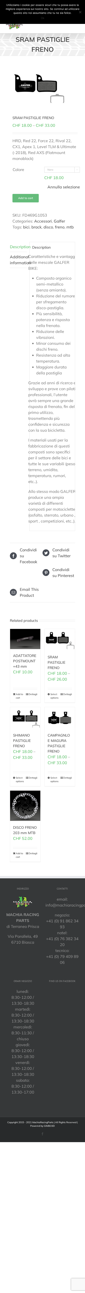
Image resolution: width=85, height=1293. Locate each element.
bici (26, 227)
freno (59, 227)
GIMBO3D (49, 1125)
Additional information (18, 259)
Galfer (59, 221)
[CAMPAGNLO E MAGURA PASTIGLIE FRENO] (60, 718)
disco (48, 227)
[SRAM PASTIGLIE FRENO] (60, 639)
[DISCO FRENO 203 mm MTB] (25, 806)
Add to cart (25, 198)
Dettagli (33, 694)
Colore (18, 169)
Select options (54, 696)
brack (36, 227)
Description (18, 246)
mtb (70, 227)
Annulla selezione (63, 186)
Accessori (43, 221)
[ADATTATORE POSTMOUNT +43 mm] (25, 639)
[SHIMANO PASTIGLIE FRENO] (25, 718)
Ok (42, 18)
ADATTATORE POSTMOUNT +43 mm (24, 661)
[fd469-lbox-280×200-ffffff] (42, 85)
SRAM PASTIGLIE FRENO (56, 662)
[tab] (18, 247)
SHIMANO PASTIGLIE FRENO (22, 740)
